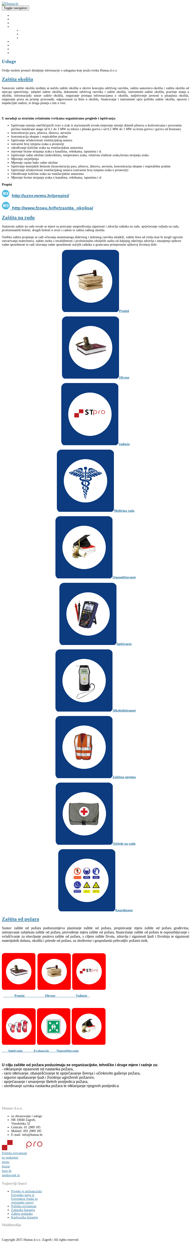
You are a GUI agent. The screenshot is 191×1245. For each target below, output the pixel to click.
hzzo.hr (7, 1171)
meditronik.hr (11, 1175)
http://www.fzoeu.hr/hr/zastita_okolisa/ (52, 208)
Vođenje (83, 995)
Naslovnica (18, 15)
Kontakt (16, 52)
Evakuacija (41, 1050)
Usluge (15, 26)
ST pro (15, 45)
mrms (5, 1162)
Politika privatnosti (14, 1153)
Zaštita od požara (31, 38)
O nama (16, 19)
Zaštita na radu (30, 30)
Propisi (24, 995)
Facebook (17, 49)
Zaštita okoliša (30, 34)
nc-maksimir (10, 1157)
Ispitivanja (21, 1050)
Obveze (60, 995)
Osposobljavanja (64, 1050)
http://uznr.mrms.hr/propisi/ (40, 195)
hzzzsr (6, 1166)
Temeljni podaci (21, 23)
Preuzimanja (19, 41)
